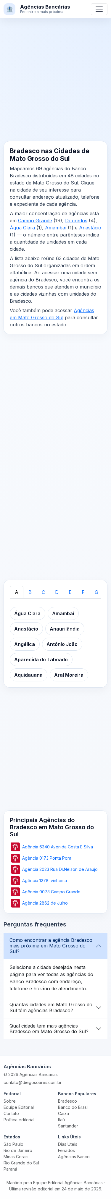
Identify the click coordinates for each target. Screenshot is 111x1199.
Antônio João (62, 644)
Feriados (66, 1150)
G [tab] (96, 592)
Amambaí (55, 228)
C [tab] (43, 592)
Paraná (10, 1169)
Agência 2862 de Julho (45, 902)
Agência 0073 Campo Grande (51, 891)
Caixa (63, 1113)
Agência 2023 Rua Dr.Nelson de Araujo (60, 869)
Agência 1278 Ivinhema (44, 880)
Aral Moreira (68, 675)
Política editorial (19, 1119)
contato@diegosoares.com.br (33, 1082)
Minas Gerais (16, 1156)
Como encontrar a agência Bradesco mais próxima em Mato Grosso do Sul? (50, 945)
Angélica (24, 644)
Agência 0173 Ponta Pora (46, 858)
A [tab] (16, 592)
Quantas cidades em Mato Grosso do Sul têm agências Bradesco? (50, 1007)
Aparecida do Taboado (41, 659)
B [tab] (30, 592)
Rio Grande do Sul (21, 1162)
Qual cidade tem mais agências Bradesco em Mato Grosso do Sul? (49, 1028)
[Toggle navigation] (99, 9)
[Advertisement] (55, 83)
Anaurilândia (65, 629)
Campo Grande (35, 220)
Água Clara (22, 228)
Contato (11, 1113)
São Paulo (13, 1144)
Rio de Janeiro (18, 1150)
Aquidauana (28, 675)
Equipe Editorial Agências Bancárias (68, 1182)
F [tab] (83, 592)
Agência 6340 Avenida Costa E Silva (57, 846)
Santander (68, 1125)
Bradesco (67, 1101)
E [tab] (70, 592)
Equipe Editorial (19, 1107)
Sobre (10, 1101)
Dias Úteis (67, 1144)
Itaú (61, 1119)
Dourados (76, 220)
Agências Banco (74, 1156)
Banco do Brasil (73, 1107)
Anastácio (90, 228)
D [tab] (57, 592)
